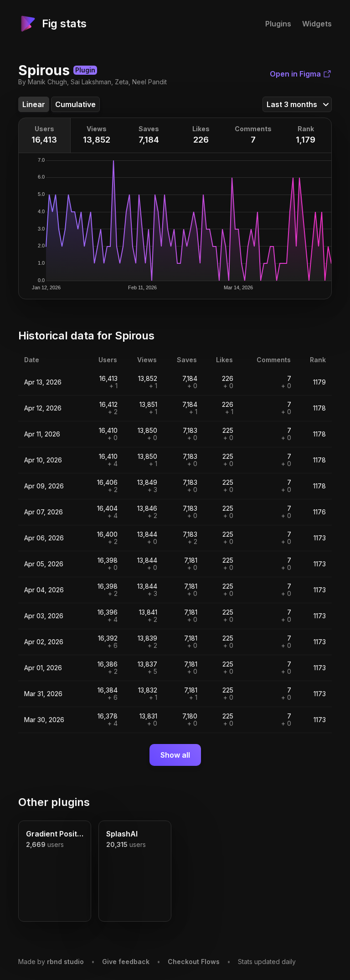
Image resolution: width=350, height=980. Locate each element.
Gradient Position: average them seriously (54, 833)
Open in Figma (295, 73)
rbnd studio (65, 961)
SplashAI (122, 833)
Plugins (278, 23)
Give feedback (125, 961)
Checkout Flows (194, 961)
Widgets (317, 23)
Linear (33, 104)
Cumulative (75, 104)
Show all (175, 754)
